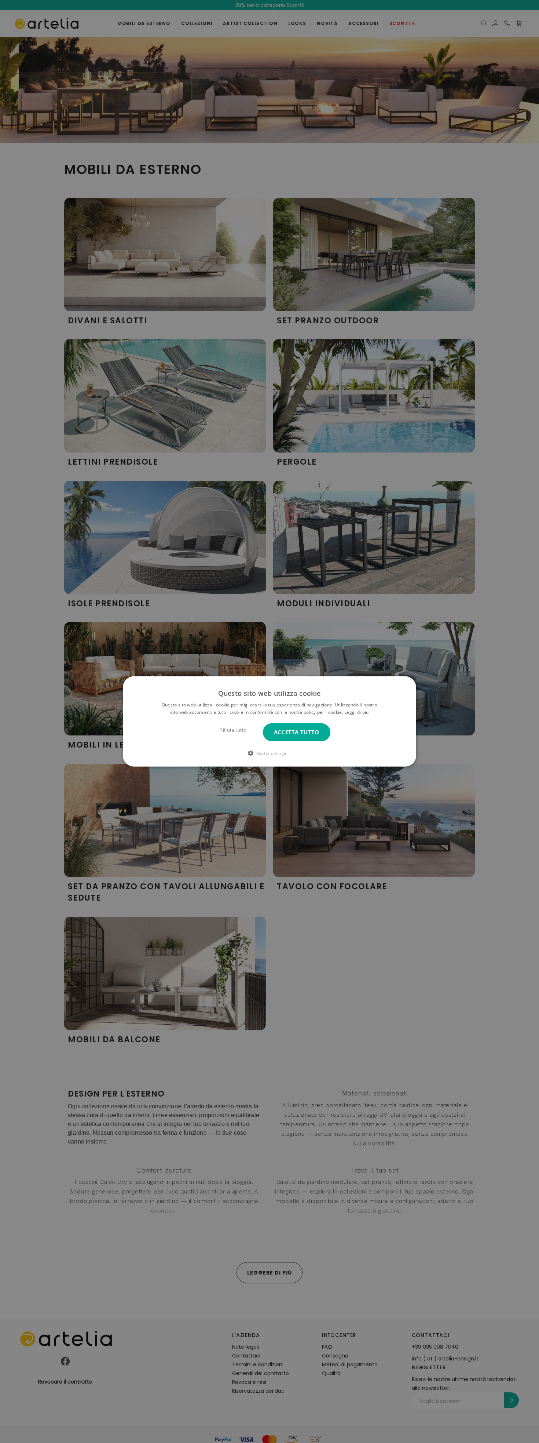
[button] (269, 753)
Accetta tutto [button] (296, 732)
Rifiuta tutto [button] (233, 730)
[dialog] (269, 721)
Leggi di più (356, 712)
